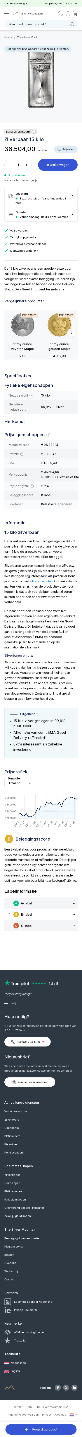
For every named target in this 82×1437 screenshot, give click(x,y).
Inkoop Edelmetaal (26, 1310)
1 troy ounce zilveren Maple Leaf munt (22, 346)
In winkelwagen (57, 165)
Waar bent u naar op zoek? (27, 24)
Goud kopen (12, 1183)
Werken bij (11, 1271)
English (15, 1371)
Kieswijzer (11, 1144)
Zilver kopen (12, 1174)
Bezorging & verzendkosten (22, 1238)
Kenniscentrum (14, 1152)
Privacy (47, 1414)
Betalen (9, 1254)
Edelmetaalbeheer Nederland (33, 1301)
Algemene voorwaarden (23, 1414)
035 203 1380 (70, 3)
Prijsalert (68, 149)
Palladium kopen (15, 1199)
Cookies (60, 1414)
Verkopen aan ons (16, 1111)
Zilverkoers (11, 1119)
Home (8, 37)
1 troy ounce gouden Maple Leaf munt (59, 346)
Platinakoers (12, 1136)
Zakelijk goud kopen (17, 1216)
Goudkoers (11, 1127)
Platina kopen (13, 1191)
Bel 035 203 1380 (29, 1041)
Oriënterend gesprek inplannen (24, 1207)
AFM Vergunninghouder (29, 1332)
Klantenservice (14, 1246)
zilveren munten (41, 581)
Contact (9, 1279)
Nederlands (18, 1362)
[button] (11, 333)
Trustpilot (20, 1340)
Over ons (10, 1263)
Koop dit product (44, 1429)
